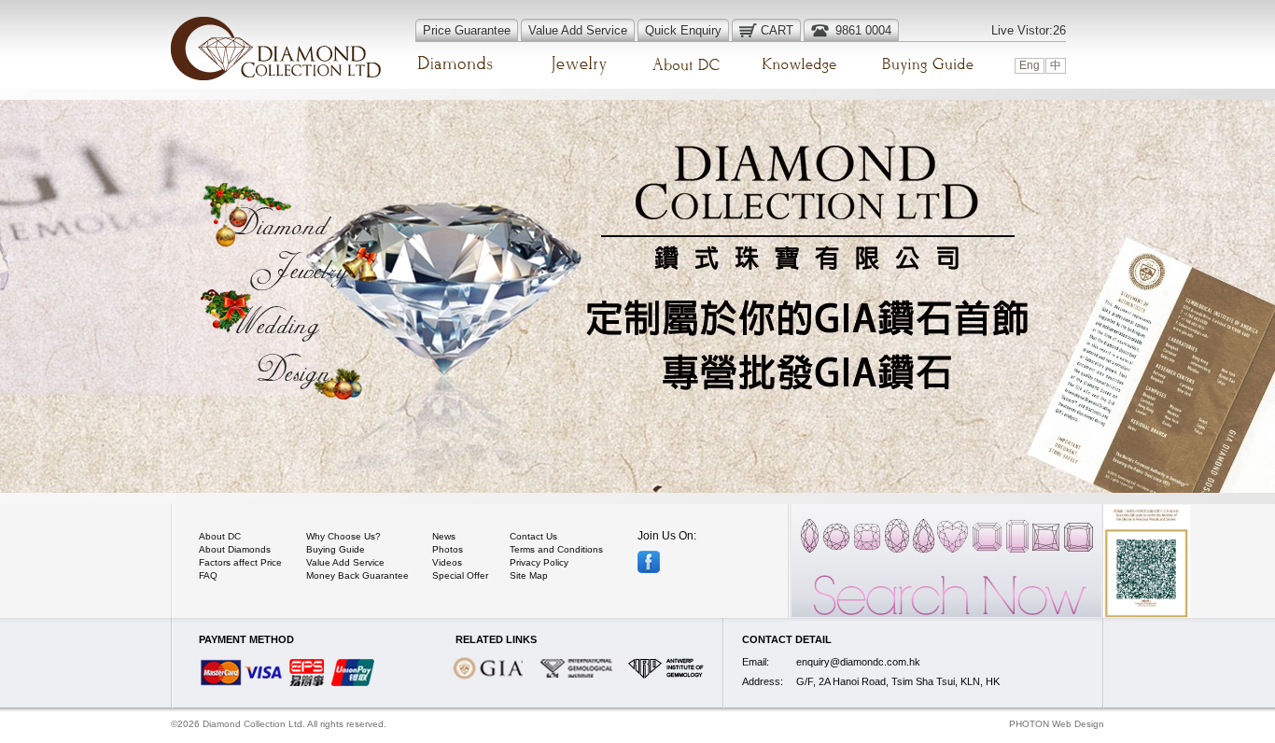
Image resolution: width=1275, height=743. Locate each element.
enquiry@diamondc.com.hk (858, 661)
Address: (762, 681)
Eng (1029, 65)
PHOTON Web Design (1056, 724)
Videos (447, 562)
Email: (755, 661)
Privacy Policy (539, 562)
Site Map (529, 575)
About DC (220, 536)
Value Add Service (345, 562)
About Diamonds (235, 549)
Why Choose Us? (343, 536)
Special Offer (460, 575)
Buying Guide (335, 549)
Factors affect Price (240, 562)
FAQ (208, 575)
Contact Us (533, 536)
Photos (447, 549)
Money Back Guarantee (357, 575)
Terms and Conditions (556, 549)
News (443, 536)
